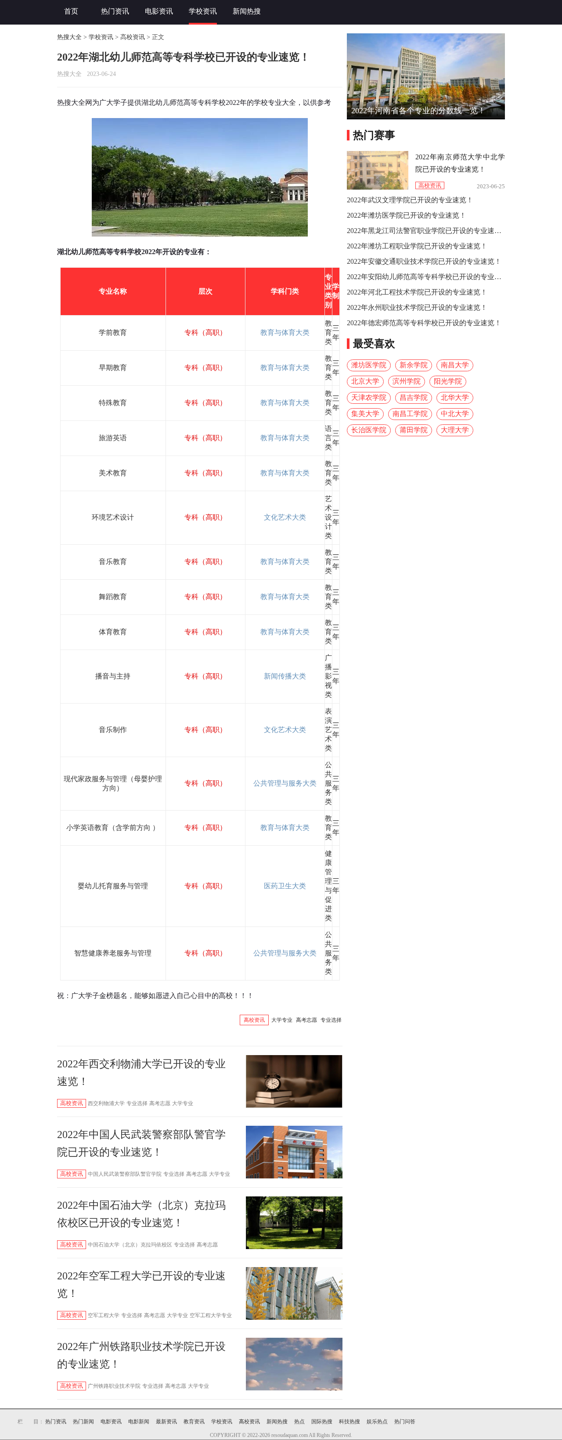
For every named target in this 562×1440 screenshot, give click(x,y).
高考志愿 (306, 1020)
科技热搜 (349, 1421)
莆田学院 (414, 430)
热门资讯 (115, 11)
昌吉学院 (414, 397)
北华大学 (455, 397)
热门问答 (404, 1421)
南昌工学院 (410, 413)
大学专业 (281, 1020)
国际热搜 (321, 1421)
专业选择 (331, 1020)
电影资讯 (159, 11)
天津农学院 (368, 397)
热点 (299, 1421)
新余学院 (414, 365)
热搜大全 (69, 37)
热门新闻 (83, 1421)
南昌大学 (455, 365)
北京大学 (365, 381)
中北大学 (455, 413)
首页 (71, 11)
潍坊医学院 (368, 365)
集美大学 (365, 413)
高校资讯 (132, 37)
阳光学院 (448, 381)
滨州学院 (407, 381)
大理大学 (455, 430)
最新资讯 (166, 1421)
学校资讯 (203, 11)
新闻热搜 (247, 11)
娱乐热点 (377, 1421)
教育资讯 (194, 1421)
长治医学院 (368, 430)
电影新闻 (138, 1421)
